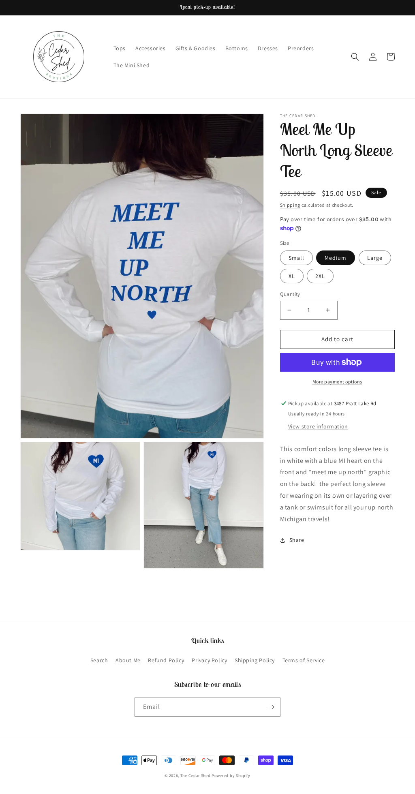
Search (99, 660)
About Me (128, 660)
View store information (318, 426)
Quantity (290, 294)
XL (292, 276)
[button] (355, 57)
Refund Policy (166, 660)
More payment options (337, 382)
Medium (336, 257)
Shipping (290, 205)
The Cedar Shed (195, 775)
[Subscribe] (271, 707)
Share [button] (296, 540)
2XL (320, 276)
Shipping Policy (255, 660)
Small (296, 257)
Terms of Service (303, 660)
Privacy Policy (209, 660)
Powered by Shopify (231, 775)
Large (375, 257)
